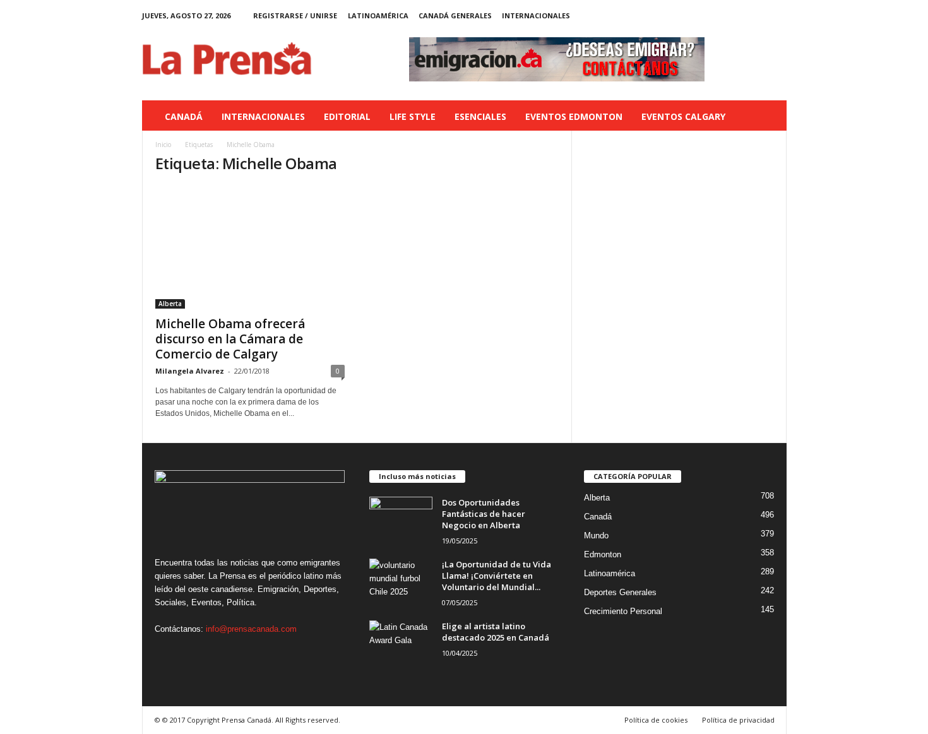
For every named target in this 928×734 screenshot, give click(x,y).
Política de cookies (655, 720)
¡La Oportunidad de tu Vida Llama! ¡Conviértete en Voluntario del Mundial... (496, 576)
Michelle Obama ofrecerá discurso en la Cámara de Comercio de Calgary (230, 339)
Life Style (413, 116)
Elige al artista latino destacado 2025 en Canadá (495, 631)
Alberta (170, 303)
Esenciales (480, 116)
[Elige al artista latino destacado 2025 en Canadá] (400, 644)
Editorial (347, 116)
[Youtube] (777, 15)
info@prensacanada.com (251, 629)
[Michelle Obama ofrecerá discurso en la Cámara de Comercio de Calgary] (250, 247)
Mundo (596, 535)
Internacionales (536, 15)
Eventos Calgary (683, 116)
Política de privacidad (738, 720)
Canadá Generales (455, 15)
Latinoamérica (378, 15)
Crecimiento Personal (623, 611)
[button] (768, 117)
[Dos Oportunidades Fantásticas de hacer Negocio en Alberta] (400, 520)
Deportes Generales (620, 592)
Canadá (184, 116)
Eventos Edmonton (573, 116)
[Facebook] (718, 15)
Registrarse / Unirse (295, 15)
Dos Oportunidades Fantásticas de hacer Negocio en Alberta (483, 514)
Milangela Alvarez (189, 371)
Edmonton (602, 554)
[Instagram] (738, 15)
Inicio (163, 144)
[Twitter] (757, 15)
